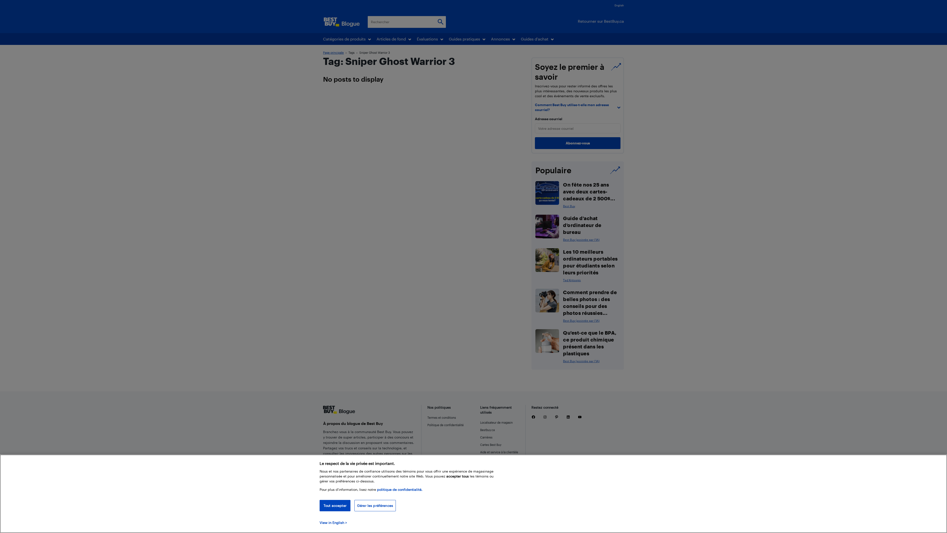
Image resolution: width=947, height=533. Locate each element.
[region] (473, 494)
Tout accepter (335, 505)
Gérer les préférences (375, 505)
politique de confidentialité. (399, 489)
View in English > (333, 522)
